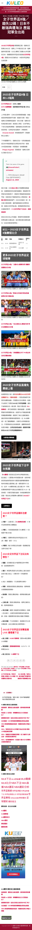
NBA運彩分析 (21, 787)
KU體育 (4, 811)
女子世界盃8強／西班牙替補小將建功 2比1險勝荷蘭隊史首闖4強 (8, 676)
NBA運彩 (9, 787)
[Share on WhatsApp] (8, 660)
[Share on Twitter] (14, 660)
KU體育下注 (15, 654)
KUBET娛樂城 (14, 638)
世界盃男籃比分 (10, 794)
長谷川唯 (14, 188)
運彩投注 (5, 16)
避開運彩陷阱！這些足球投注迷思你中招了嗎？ (15, 718)
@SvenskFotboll (13, 167)
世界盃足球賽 (21, 16)
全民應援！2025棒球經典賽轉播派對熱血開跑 (15, 721)
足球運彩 (27, 16)
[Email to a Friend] (17, 660)
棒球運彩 (22, 798)
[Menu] (2, 3)
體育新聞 (4, 827)
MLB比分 (6, 783)
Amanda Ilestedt (8, 133)
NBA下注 (16, 782)
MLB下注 (6, 779)
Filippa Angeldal (8, 150)
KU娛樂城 (4, 814)
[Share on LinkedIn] (23, 660)
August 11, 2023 (12, 180)
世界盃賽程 (15, 16)
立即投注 (6, 506)
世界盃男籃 (16, 791)
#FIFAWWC (9, 170)
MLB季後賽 (15, 779)
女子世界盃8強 (7, 670)
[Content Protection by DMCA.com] (6, 917)
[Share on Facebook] (11, 660)
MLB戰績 (26, 779)
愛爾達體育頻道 (15, 646)
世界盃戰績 (10, 16)
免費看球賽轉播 (8, 437)
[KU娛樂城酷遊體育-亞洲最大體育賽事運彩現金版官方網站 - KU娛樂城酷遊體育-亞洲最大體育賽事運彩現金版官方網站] (16, 3)
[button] (8, 87)
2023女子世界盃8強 (7, 45)
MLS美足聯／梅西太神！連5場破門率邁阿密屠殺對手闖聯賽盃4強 (23, 676)
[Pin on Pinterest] (20, 660)
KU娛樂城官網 (20, 522)
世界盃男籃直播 (22, 794)
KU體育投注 (5, 817)
